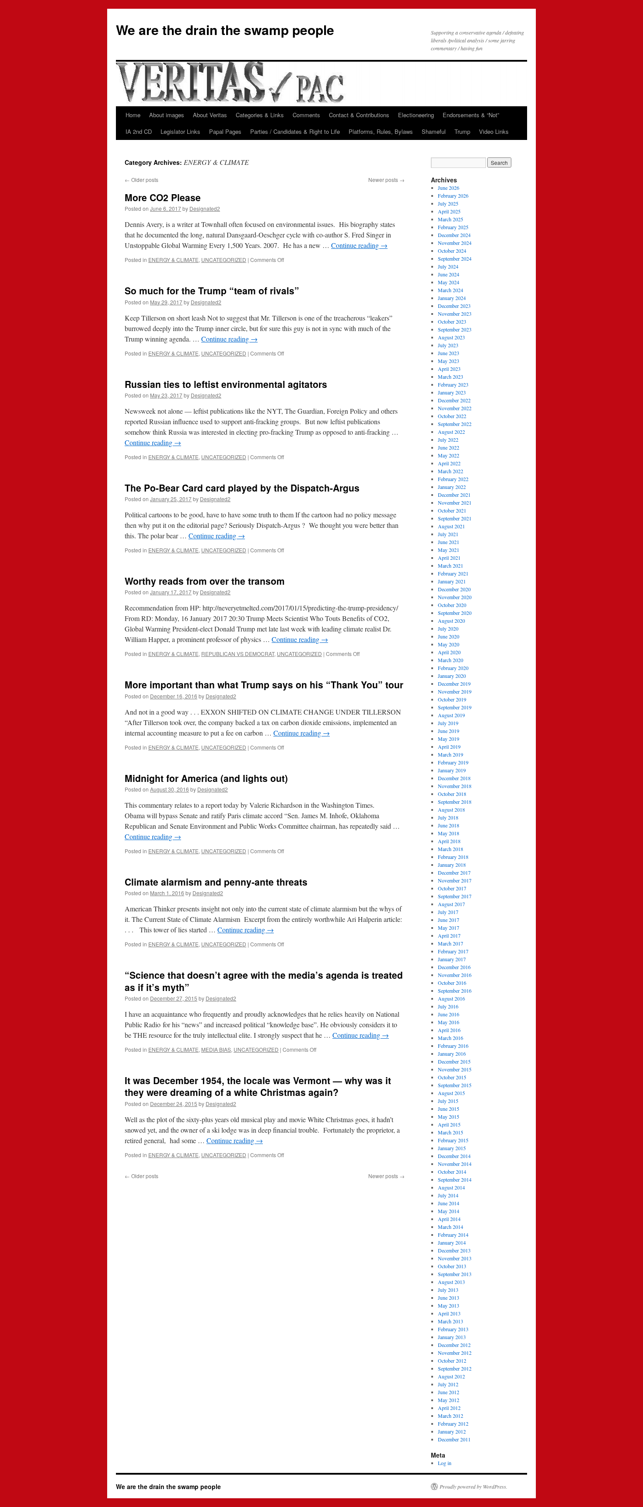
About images (166, 115)
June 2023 (448, 352)
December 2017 (454, 872)
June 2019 (448, 730)
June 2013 (448, 1297)
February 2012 (453, 1423)
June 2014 (448, 1203)
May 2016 (448, 1022)
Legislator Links (180, 131)
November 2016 (455, 974)
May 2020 (448, 644)
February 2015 (453, 1140)
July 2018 (448, 817)
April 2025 (449, 211)
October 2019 (452, 699)
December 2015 (454, 1061)
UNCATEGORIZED (223, 259)
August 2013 (451, 1281)
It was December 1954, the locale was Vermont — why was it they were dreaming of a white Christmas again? (258, 1086)
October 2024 (452, 250)
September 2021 (455, 518)
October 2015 (452, 1077)
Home (133, 115)
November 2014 (455, 1163)
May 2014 (448, 1210)
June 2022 (448, 447)
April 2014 (449, 1218)
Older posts (141, 179)
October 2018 (452, 793)
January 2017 (452, 959)
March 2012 (450, 1415)
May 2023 (448, 360)
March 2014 (450, 1226)
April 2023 (449, 368)
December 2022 (454, 400)
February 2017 (453, 951)
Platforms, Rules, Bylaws (381, 131)
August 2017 (451, 903)
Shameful (434, 131)
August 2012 (451, 1376)
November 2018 (455, 785)
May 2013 (448, 1305)
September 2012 (455, 1368)
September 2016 (455, 990)
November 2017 (455, 880)
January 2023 (452, 392)
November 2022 (455, 408)
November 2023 (455, 313)
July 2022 (448, 439)
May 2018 (448, 833)
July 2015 (448, 1100)
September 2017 (455, 896)
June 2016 (448, 1014)
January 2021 (452, 581)
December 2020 (454, 589)
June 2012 (448, 1391)
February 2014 (453, 1234)
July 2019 (448, 722)
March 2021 (450, 565)
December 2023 (454, 305)
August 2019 (451, 715)
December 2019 (454, 683)
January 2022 (452, 486)
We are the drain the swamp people (225, 29)
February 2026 (453, 195)
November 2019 (455, 691)
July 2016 (448, 1006)
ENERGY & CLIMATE (173, 259)
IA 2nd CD (139, 131)
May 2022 (448, 455)
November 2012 (455, 1352)
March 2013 (450, 1321)
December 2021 (454, 494)
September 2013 (455, 1273)
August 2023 (451, 337)
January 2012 (452, 1431)
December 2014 (454, 1155)
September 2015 (455, 1084)
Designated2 (204, 208)
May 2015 (448, 1116)
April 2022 (449, 463)
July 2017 (448, 911)
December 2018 (454, 777)
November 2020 (455, 596)
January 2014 (452, 1242)
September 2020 (455, 612)
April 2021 (449, 557)
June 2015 (448, 1108)
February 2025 (453, 226)
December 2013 (454, 1250)
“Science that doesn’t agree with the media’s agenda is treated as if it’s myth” (264, 980)
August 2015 (451, 1092)
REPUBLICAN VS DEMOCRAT (237, 653)
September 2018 (455, 801)
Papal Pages (225, 131)
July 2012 (448, 1384)
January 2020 (452, 675)
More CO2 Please (163, 197)
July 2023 (448, 345)
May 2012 (448, 1399)
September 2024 (455, 258)
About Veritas (210, 115)
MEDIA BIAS (216, 1049)
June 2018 (448, 825)
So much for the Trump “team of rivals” (212, 290)
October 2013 (452, 1266)
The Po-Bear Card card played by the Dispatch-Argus (242, 487)
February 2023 (453, 384)
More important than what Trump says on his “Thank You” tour (264, 684)
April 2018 (449, 840)
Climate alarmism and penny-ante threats (216, 881)
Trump (462, 131)
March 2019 (450, 754)
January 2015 (452, 1147)
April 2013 (449, 1313)
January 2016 (452, 1053)
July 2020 (448, 628)
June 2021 (448, 541)
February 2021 (453, 573)
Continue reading (359, 245)
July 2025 (448, 203)
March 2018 (450, 848)
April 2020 (449, 652)
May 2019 (448, 738)
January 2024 (452, 297)
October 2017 (452, 888)
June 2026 (448, 187)
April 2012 (449, 1407)
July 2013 (448, 1289)
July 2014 (448, 1195)
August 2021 (451, 526)
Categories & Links (260, 115)
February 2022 (453, 478)
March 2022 (450, 470)
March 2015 (450, 1132)
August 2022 (451, 431)
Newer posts (386, 179)
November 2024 (455, 242)
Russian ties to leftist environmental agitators (226, 384)
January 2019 (452, 770)
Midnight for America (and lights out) (206, 778)
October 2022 (452, 415)
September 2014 (455, 1179)
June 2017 (448, 919)
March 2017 (450, 943)
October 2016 (452, 982)
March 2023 (450, 376)
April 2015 (449, 1124)
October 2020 (452, 604)
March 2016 (450, 1037)
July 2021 (448, 533)
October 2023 (452, 321)
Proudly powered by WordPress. (473, 1486)
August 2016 (451, 998)
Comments (306, 115)
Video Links (494, 131)
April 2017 (449, 935)
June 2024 (448, 274)
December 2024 (454, 234)
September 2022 (455, 423)
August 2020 (451, 620)
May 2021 (448, 549)
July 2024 (448, 266)
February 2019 (453, 762)
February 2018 (453, 856)
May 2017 (448, 927)
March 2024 (450, 289)
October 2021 (452, 510)
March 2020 (450, 659)
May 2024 (448, 282)
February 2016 (453, 1045)
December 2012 (454, 1344)
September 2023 (455, 329)
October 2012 (452, 1360)
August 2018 (451, 809)
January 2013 (452, 1336)
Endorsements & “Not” (471, 115)
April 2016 (449, 1029)
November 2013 (455, 1258)
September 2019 (455, 707)
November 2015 (455, 1069)
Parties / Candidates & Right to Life (295, 131)
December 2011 (454, 1439)
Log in (444, 1462)
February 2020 (453, 667)
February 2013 (453, 1329)
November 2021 (455, 502)
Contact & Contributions (359, 115)
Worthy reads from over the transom (205, 580)
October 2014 (452, 1171)
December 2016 (454, 966)
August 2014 (451, 1187)
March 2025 (450, 219)
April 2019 (449, 746)
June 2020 (448, 636)
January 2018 (452, 864)
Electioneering (416, 115)
